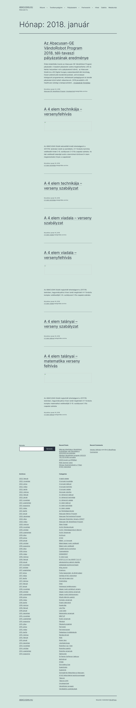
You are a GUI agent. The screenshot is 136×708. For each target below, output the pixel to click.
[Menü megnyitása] (47, 8)
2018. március (23, 557)
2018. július (22, 549)
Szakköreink (63, 667)
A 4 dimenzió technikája (67, 497)
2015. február (23, 637)
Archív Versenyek (65, 532)
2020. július (23, 519)
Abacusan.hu (26, 7)
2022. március (24, 492)
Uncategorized (70, 91)
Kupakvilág (62, 605)
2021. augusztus (24, 505)
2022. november (24, 481)
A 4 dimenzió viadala (66, 500)
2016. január (23, 610)
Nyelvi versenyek (64, 619)
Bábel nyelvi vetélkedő (66, 546)
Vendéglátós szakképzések (68, 689)
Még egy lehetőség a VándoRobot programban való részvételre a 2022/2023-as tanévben (70, 451)
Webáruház (112, 8)
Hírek (97, 8)
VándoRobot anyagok (66, 686)
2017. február (23, 584)
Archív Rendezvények (66, 527)
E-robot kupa (63, 557)
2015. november (24, 616)
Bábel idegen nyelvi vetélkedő (69, 543)
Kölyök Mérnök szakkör (67, 597)
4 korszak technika (65, 487)
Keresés (22, 445)
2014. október (23, 648)
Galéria (103, 8)
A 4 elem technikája (50, 165)
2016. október (23, 592)
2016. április (23, 602)
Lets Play (62, 608)
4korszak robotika (65, 492)
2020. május (23, 522)
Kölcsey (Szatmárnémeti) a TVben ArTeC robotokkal (70, 466)
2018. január (23, 562)
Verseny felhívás (95, 450)
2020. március (24, 524)
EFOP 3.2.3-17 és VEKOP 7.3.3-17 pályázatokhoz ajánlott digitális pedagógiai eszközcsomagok (70, 562)
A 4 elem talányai (49, 338)
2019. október (23, 530)
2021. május (23, 508)
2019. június (23, 538)
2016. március (23, 605)
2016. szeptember (25, 594)
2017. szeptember (25, 570)
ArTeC (61, 538)
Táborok (62, 678)
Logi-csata (62, 610)
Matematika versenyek (66, 613)
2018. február (23, 559)
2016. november (24, 589)
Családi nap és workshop (67, 549)
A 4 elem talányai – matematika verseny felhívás (62, 361)
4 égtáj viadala (64, 478)
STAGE (61, 662)
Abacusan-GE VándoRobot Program (54, 91)
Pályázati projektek (65, 624)
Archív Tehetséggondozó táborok (70, 530)
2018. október (23, 543)
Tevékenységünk (56, 8)
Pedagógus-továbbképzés (68, 632)
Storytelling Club (64, 664)
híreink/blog (63, 581)
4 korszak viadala (65, 489)
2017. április (23, 578)
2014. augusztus (24, 654)
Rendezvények (64, 635)
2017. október (23, 567)
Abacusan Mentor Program (68, 514)
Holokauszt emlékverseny (67, 586)
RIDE (60, 637)
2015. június (23, 627)
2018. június (23, 551)
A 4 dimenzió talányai (66, 495)
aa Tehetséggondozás (66, 511)
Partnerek (62, 627)
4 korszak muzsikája (66, 481)
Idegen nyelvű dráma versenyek (69, 592)
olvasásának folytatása (81, 83)
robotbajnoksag (64, 643)
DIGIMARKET (63, 554)
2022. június (23, 484)
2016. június (23, 597)
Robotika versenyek (65, 651)
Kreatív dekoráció (65, 602)
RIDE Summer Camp (66, 463)
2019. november (24, 527)
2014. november (24, 646)
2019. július (22, 535)
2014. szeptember (25, 651)
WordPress (112, 700)
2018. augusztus (24, 546)
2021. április (23, 511)
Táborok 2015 (63, 681)
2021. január (23, 514)
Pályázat (62, 621)
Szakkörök (62, 670)
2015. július (22, 624)
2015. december (24, 613)
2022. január (23, 497)
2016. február (23, 608)
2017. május (23, 575)
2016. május (23, 600)
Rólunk (42, 8)
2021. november (24, 500)
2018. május (23, 554)
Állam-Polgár (63, 524)
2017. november (24, 565)
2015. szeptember (25, 619)
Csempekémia (63, 551)
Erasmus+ (62, 570)
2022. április (23, 489)
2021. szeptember (25, 503)
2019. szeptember (25, 532)
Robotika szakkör (65, 648)
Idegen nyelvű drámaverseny (68, 594)
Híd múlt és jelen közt (66, 578)
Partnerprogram (64, 629)
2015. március (23, 635)
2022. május (23, 487)
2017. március (23, 581)
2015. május (23, 629)
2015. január (23, 640)
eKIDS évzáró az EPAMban (68, 460)
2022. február (23, 495)
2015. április (23, 632)
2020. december (24, 516)
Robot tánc (63, 640)
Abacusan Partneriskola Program (70, 516)
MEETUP (62, 616)
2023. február (23, 478)
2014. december (24, 643)
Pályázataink (72, 8)
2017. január (23, 586)
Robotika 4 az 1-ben (66, 646)
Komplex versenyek (65, 600)
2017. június (23, 573)
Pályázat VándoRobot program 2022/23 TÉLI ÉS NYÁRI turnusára (72, 456)
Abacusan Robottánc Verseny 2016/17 (71, 519)
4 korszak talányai (65, 484)
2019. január (23, 540)
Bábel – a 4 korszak (65, 540)
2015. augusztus (24, 621)
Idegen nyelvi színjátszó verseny (70, 589)
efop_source (63, 567)
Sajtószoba (63, 654)
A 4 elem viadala (49, 235)
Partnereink (86, 8)
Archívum (62, 535)
